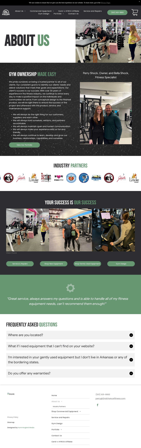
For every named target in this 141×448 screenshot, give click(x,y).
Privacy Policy (12, 417)
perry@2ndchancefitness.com (110, 398)
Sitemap (10, 422)
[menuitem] (20, 11)
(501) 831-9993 (103, 394)
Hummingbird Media (26, 427)
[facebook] (97, 405)
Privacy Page (105, 3)
